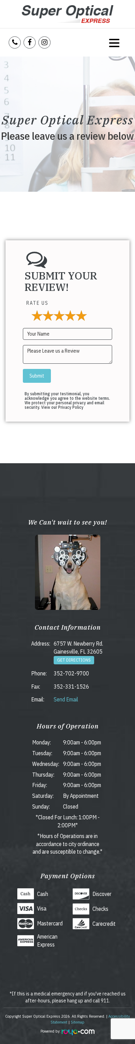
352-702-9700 (71, 673)
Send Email (66, 699)
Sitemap (77, 1022)
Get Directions (74, 660)
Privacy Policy (70, 407)
